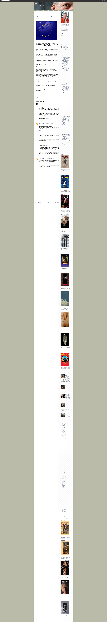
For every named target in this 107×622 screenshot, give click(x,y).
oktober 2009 (64, 48)
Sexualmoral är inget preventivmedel (64, 85)
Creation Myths (64, 511)
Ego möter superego (64, 71)
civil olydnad (63, 476)
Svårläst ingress (64, 126)
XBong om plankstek (65, 148)
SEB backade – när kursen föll (66, 103)
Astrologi (63, 505)
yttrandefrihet (55, 94)
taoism (63, 484)
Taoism (63, 510)
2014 (62, 39)
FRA (40, 98)
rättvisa (63, 430)
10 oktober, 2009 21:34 (45, 145)
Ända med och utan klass (65, 133)
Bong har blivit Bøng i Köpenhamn (65, 109)
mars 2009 (63, 56)
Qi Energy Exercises (64, 517)
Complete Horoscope (64, 518)
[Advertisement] (45, 193)
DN (49, 92)
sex (62, 436)
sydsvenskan (63, 439)
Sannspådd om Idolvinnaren (65, 70)
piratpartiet (63, 477)
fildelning (63, 437)
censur (63, 466)
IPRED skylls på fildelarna (65, 86)
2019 (62, 38)
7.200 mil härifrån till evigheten (66, 134)
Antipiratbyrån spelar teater (65, 87)
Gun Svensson (41, 104)
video (62, 473)
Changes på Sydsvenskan (65, 138)
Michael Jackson (64, 474)
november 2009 (64, 47)
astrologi (63, 480)
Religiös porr (63, 132)
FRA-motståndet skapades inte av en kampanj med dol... (66, 144)
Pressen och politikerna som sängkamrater (65, 96)
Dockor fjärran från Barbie (65, 119)
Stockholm (63, 460)
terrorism (63, 470)
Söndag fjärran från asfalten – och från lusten (66, 125)
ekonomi (63, 432)
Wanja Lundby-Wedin (64, 462)
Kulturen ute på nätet (64, 127)
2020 (62, 37)
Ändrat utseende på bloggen (65, 88)
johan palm (63, 461)
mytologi (63, 487)
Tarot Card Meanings (64, 512)
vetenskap (63, 438)
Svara (40, 119)
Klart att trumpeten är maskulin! (66, 140)
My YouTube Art (64, 514)
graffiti (63, 482)
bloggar (63, 441)
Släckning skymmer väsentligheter (64, 67)
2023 (62, 35)
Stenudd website (64, 509)
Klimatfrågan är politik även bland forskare (65, 118)
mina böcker (63, 467)
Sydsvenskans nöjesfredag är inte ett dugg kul (65, 105)
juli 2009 (63, 51)
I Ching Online (64, 513)
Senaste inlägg (38, 202)
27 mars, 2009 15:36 (49, 123)
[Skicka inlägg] (47, 97)
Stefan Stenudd (40, 4)
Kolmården (63, 485)
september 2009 (64, 49)
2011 (62, 43)
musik (62, 428)
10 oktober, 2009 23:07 (50, 158)
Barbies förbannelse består (65, 120)
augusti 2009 (64, 50)
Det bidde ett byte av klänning (66, 94)
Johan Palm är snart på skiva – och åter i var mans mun (67, 395)
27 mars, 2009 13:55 (47, 104)
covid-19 (63, 483)
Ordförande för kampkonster (66, 77)
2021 (62, 36)
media (62, 435)
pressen (63, 425)
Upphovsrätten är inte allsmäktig (66, 116)
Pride (62, 478)
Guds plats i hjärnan (64, 114)
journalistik (63, 427)
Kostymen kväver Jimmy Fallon (66, 62)
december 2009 (64, 46)
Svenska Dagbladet (43, 92)
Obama (63, 459)
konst (62, 444)
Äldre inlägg (57, 202)
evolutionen (63, 479)
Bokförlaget (63, 503)
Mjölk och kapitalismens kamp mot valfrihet (66, 107)
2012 (62, 42)
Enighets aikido (64, 504)
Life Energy (63, 516)
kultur (62, 426)
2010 (62, 44)
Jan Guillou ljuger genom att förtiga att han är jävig (65, 142)
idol (62, 445)
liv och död (63, 486)
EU (49, 94)
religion (63, 442)
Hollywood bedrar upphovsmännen (67, 414)
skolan (63, 468)
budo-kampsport (64, 465)
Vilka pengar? (64, 137)
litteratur (63, 434)
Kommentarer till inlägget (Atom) (48, 204)
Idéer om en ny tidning (65, 93)
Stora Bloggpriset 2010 (65, 89)
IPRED (45, 98)
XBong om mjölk (64, 145)
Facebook (63, 501)
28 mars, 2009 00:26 (45, 133)
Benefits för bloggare (64, 83)
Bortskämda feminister (65, 123)
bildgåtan (63, 481)
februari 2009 (64, 149)
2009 (62, 45)
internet (51, 94)
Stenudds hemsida (64, 500)
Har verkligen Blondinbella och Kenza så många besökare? (67, 376)
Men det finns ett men (65, 63)
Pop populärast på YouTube (67, 404)
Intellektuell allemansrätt (65, 115)
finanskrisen (63, 458)
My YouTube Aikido (64, 515)
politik (47, 98)
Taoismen (63, 502)
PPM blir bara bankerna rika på (66, 76)
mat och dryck (64, 440)
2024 (62, 34)
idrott (62, 457)
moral (62, 431)
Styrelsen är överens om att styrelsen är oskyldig (65, 61)
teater (62, 469)
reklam (63, 472)
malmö (63, 443)
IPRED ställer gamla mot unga (66, 90)
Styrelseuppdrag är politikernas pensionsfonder (66, 69)
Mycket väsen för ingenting (65, 128)
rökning (63, 471)
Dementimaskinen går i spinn (66, 57)
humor (63, 463)
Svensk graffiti (64, 139)
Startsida (47, 202)
